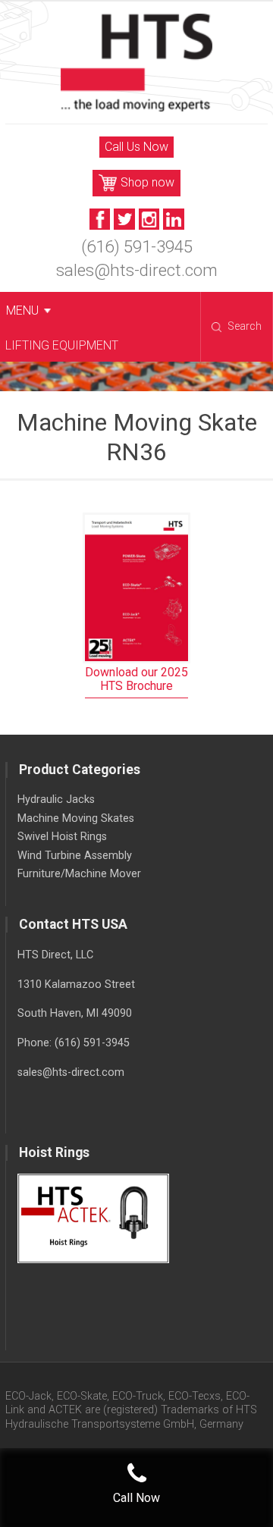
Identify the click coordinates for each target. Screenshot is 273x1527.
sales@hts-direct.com (137, 270)
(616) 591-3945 (137, 246)
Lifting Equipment (61, 345)
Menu (22, 310)
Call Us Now (136, 147)
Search (245, 326)
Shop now (147, 182)
